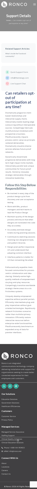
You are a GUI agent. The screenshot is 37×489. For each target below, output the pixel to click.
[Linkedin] (16, 386)
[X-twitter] (4, 386)
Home (8, 20)
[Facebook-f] (10, 386)
